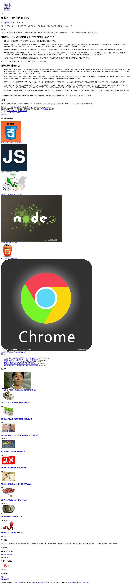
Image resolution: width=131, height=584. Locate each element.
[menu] (65, 6)
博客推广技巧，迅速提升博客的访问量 (13, 451)
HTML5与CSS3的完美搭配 (9, 258)
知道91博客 (18, 582)
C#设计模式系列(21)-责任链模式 (17, 111)
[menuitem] (67, 2)
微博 (74, 543)
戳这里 (44, 109)
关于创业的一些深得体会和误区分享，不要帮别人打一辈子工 (23, 358)
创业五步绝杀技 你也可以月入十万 (11, 516)
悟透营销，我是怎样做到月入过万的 (12, 532)
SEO (81, 582)
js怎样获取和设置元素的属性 (10, 172)
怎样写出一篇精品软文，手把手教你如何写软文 (16, 484)
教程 (5, 114)
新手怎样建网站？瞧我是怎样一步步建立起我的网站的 (21, 360)
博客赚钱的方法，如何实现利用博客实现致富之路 (16, 419)
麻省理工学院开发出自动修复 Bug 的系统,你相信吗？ (21, 364)
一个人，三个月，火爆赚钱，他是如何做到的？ (16, 402)
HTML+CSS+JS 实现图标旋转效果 (11, 142)
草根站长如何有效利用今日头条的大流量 (13, 467)
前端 (7, 23)
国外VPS (3, 577)
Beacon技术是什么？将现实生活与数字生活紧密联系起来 (22, 365)
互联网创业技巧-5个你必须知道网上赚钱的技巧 (19, 362)
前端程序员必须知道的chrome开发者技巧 (13, 352)
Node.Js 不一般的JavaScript (9, 242)
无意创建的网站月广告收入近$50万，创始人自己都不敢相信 (19, 435)
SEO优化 (7, 10)
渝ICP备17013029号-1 (39, 582)
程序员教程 (7, 6)
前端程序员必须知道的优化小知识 (11, 194)
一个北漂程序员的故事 (14, 113)
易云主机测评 (5, 579)
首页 (5, 2)
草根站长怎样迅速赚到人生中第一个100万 (14, 500)
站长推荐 (7, 4)
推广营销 (7, 8)
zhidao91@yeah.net (6, 554)
